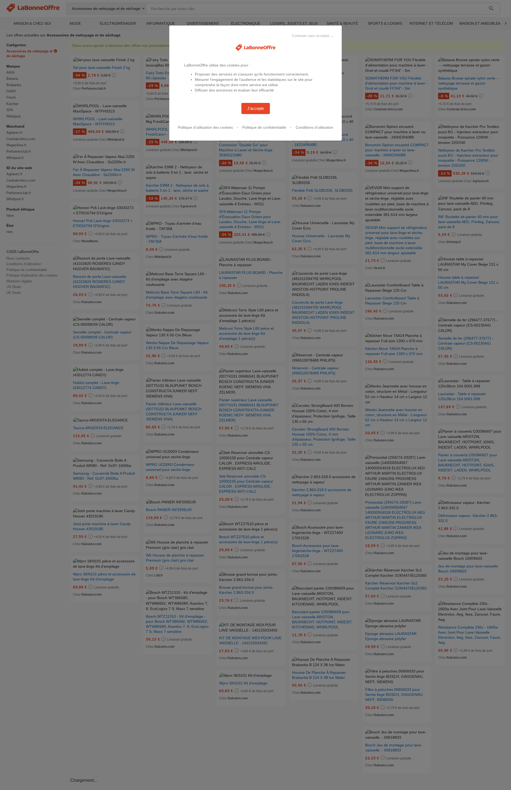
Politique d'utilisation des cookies (205, 127)
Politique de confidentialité (264, 127)
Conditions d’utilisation (314, 127)
